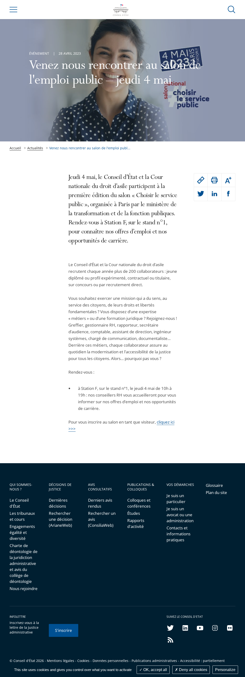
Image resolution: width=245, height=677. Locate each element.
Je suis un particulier (176, 498)
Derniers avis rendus (100, 503)
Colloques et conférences (138, 503)
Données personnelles (110, 660)
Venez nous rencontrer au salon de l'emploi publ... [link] (89, 148)
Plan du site (216, 492)
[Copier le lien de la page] (201, 180)
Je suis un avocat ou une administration (180, 514)
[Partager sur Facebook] (228, 194)
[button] (231, 9)
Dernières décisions (58, 503)
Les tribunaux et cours (22, 516)
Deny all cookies (192, 670)
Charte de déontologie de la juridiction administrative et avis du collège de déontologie (24, 563)
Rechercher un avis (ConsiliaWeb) (102, 519)
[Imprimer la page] (214, 180)
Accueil (15, 148)
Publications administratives (154, 660)
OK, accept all (154, 670)
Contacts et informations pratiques (178, 534)
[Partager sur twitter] (201, 194)
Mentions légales (60, 660)
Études (133, 513)
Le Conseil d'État (19, 503)
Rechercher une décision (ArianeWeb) (60, 519)
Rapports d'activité (135, 523)
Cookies (83, 660)
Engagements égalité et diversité (22, 532)
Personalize (225, 670)
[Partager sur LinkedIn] (214, 194)
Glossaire (214, 485)
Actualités (35, 148)
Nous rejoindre (24, 588)
